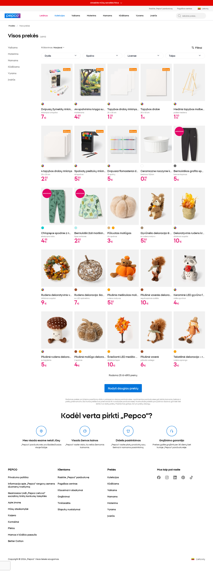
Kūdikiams (14, 66)
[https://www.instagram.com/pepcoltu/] (167, 477)
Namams (13, 60)
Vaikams (13, 47)
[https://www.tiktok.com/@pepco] (192, 477)
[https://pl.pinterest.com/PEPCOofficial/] (183, 477)
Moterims (13, 53)
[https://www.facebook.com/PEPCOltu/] (159, 477)
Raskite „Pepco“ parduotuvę (160, 8)
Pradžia (12, 25)
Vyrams (12, 73)
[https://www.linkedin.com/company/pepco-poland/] (175, 477)
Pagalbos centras (184, 8)
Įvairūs (11, 79)
